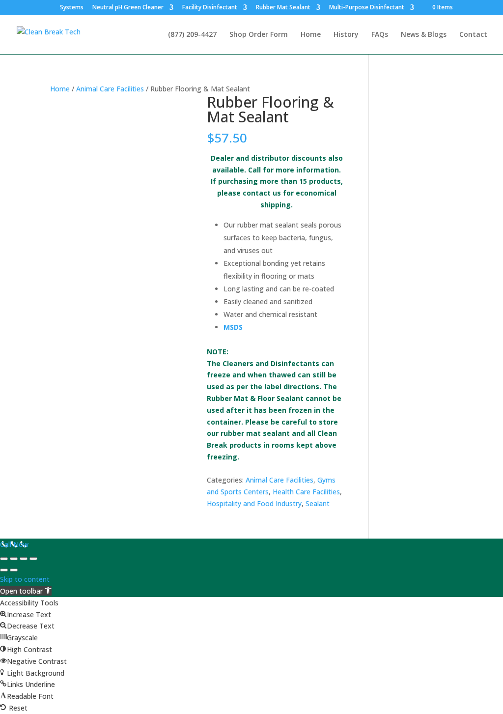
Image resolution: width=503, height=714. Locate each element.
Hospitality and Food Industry (254, 503)
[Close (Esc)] (33, 558)
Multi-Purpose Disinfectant (366, 7)
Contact (473, 35)
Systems (72, 7)
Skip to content (25, 579)
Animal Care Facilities (110, 88)
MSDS (233, 327)
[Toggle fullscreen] (14, 558)
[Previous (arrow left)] (4, 570)
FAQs (379, 35)
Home (311, 35)
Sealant (318, 503)
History (346, 35)
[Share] (24, 558)
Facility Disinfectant (209, 7)
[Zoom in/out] (4, 558)
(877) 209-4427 (192, 35)
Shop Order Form (258, 35)
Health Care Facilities (306, 491)
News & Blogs (424, 35)
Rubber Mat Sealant (283, 7)
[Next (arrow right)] (14, 570)
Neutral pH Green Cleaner (128, 7)
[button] (26, 591)
